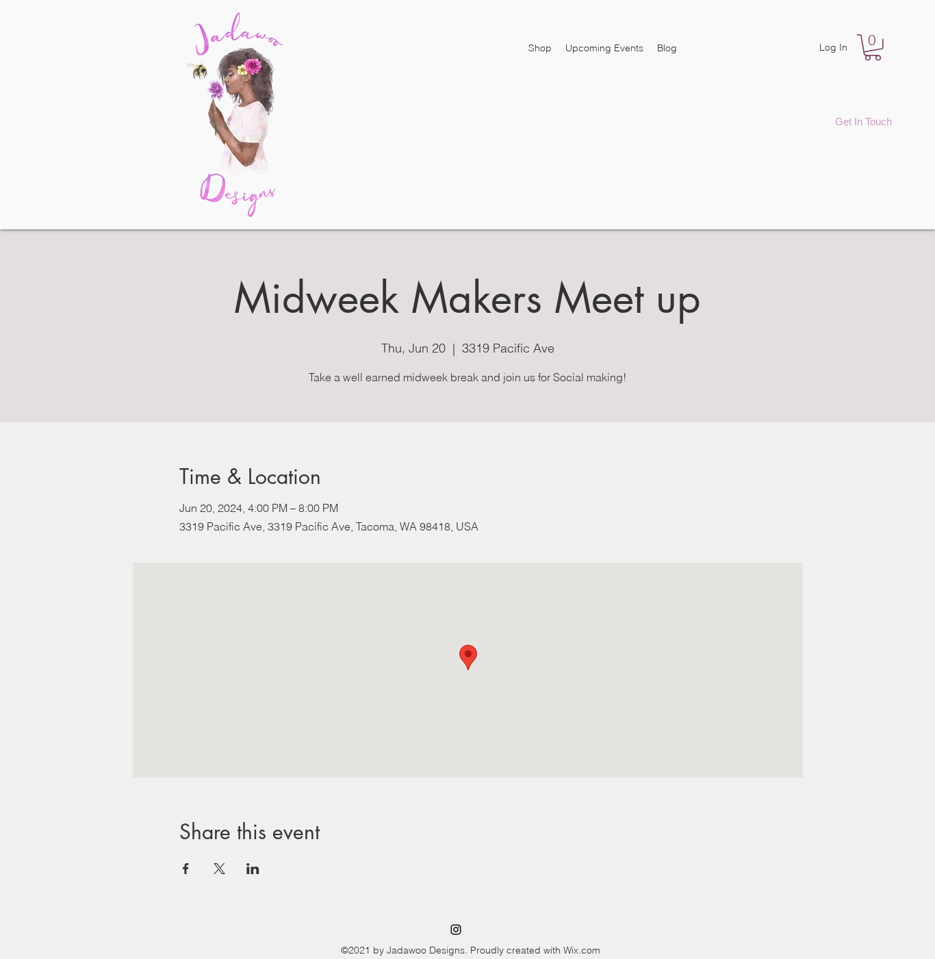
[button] (872, 47)
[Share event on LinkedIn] (252, 868)
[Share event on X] (219, 868)
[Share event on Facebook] (185, 868)
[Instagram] (456, 929)
